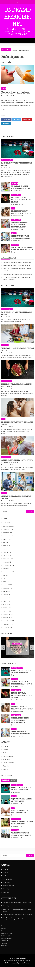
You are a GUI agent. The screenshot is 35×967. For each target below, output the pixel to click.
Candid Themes (24, 963)
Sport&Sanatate (16, 219)
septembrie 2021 (8, 598)
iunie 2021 (6, 604)
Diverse (4, 160)
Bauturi (5, 746)
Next (32, 647)
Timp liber (10, 160)
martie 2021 (7, 611)
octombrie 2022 (8, 588)
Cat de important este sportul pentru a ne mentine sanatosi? (20, 224)
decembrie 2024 (8, 526)
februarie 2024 (8, 559)
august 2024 (7, 539)
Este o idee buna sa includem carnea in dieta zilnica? (21, 199)
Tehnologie (15, 183)
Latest (13, 780)
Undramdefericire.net (17, 16)
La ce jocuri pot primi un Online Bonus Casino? (17, 262)
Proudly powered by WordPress (14, 960)
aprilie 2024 (7, 552)
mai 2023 (6, 578)
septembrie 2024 (8, 536)
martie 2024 (7, 555)
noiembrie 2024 (8, 529)
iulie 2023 (6, 575)
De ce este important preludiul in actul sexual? (17, 274)
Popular (5, 780)
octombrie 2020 (8, 627)
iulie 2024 (6, 542)
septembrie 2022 (8, 591)
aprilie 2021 (7, 608)
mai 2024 (6, 549)
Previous (3, 647)
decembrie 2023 (8, 565)
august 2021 (7, 601)
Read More (3, 110)
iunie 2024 (6, 546)
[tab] (5, 780)
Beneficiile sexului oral (15, 92)
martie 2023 (7, 581)
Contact (4, 945)
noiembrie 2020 (8, 624)
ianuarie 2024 (7, 562)
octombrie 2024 (8, 532)
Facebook (7, 119)
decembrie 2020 (8, 621)
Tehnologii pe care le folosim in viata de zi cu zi (18, 265)
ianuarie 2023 (7, 585)
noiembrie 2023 (8, 568)
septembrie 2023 (8, 572)
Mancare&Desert (16, 194)
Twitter (17, 119)
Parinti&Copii (15, 244)
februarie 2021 (8, 614)
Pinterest (28, 119)
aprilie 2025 (7, 523)
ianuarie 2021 (7, 617)
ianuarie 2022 (7, 595)
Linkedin (7, 123)
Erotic (4, 88)
